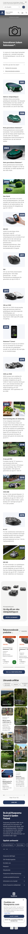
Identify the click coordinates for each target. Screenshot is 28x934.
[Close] (23, 899)
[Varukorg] (22, 13)
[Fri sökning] (19, 13)
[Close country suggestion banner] (26, 2)
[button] (14, 637)
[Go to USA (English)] (23, 7)
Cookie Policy (7, 913)
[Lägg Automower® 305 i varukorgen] (14, 662)
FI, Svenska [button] (8, 13)
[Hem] (2, 12)
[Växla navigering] (26, 13)
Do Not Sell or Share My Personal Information (14, 920)
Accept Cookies (14, 916)
